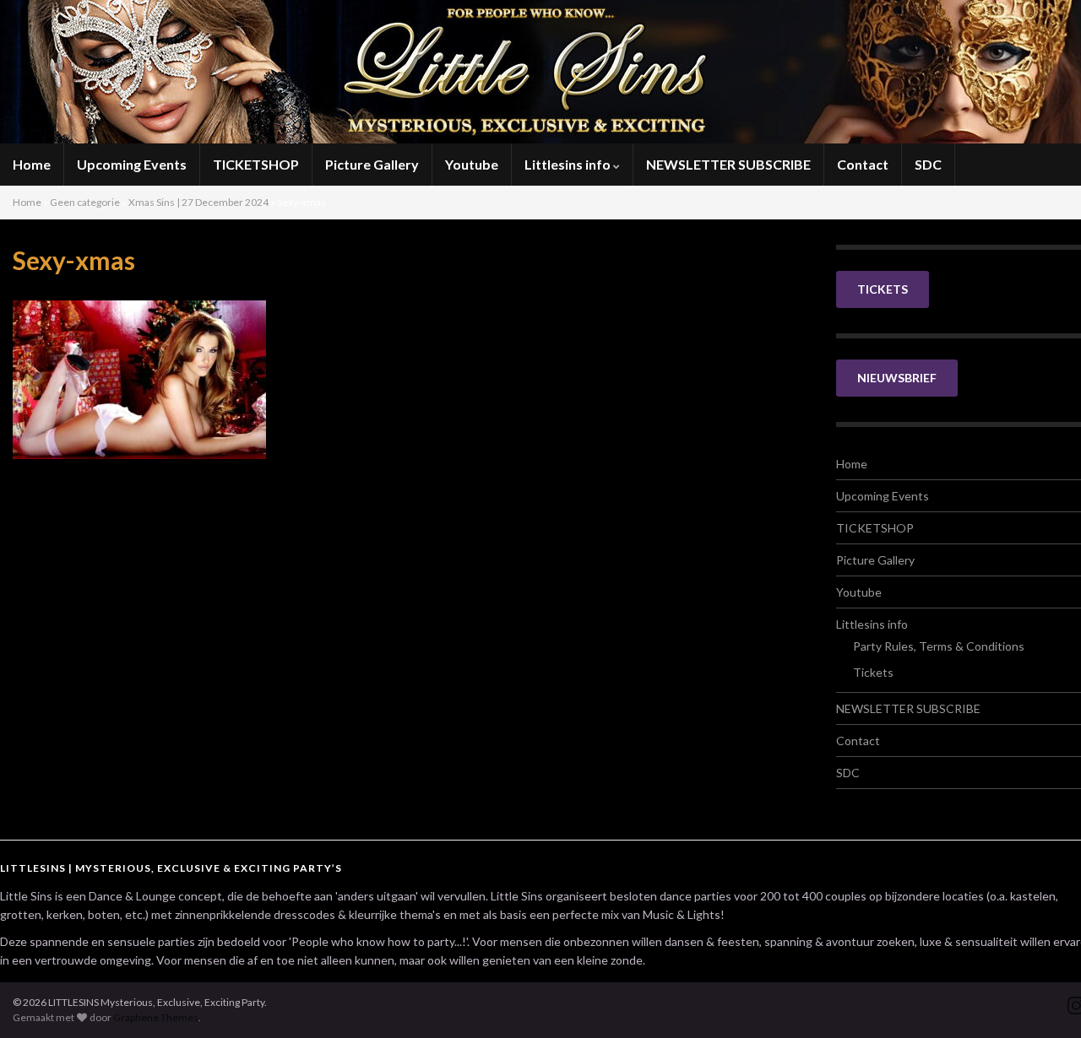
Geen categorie (85, 202)
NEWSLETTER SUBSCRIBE (728, 164)
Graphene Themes (155, 1017)
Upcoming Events (132, 164)
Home (32, 164)
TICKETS (882, 289)
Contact (862, 164)
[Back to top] (1043, 1000)
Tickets (873, 672)
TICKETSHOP (256, 164)
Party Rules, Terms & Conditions (938, 646)
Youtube (471, 164)
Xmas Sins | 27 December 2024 (198, 202)
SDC (928, 164)
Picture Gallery (372, 164)
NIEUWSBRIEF (897, 377)
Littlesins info (568, 164)
